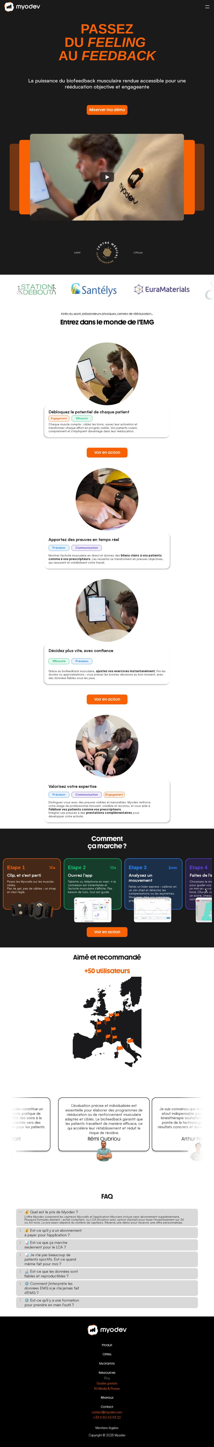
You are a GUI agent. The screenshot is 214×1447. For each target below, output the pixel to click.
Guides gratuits (107, 1383)
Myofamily (107, 1363)
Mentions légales (107, 1428)
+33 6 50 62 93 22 (107, 1417)
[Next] (205, 891)
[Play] (107, 177)
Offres (107, 1354)
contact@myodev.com (107, 1412)
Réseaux (107, 1398)
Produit (107, 1345)
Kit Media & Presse (107, 1389)
